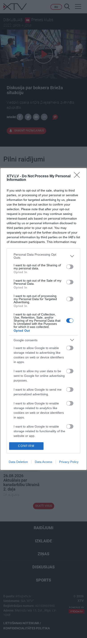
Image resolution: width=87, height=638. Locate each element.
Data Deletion (18, 462)
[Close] (78, 176)
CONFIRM (26, 446)
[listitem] (43, 256)
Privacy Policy (69, 462)
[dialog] (43, 319)
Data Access (43, 462)
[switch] (69, 266)
